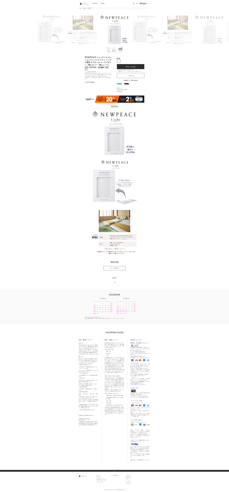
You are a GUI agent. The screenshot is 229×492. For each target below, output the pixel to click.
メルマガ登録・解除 (114, 475)
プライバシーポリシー (100, 481)
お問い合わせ (128, 483)
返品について (119, 88)
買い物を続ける (120, 91)
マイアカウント (128, 475)
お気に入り (131, 75)
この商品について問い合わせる (130, 80)
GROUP (102, 3)
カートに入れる (131, 67)
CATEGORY (94, 3)
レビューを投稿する (114, 268)
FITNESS (89, 8)
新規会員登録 (128, 477)
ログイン (127, 479)
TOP (80, 8)
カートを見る (128, 481)
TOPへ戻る (114, 471)
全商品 (84, 8)
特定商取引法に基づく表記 (122, 89)
